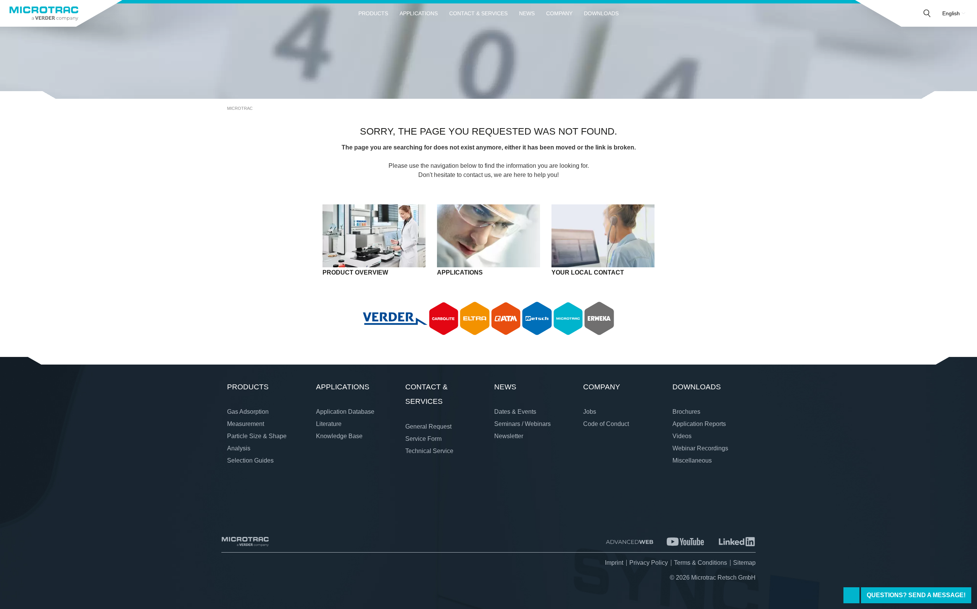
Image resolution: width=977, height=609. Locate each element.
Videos (682, 436)
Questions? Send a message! (916, 595)
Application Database (345, 411)
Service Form (423, 438)
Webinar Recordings (700, 448)
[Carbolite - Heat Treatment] (444, 318)
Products (373, 13)
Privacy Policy (648, 563)
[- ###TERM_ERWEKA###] (599, 318)
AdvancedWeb (629, 541)
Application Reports (699, 424)
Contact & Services (478, 13)
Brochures (686, 411)
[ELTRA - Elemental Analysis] (475, 318)
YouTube (685, 541)
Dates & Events (515, 411)
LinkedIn (736, 541)
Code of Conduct (606, 424)
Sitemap (744, 563)
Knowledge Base (339, 436)
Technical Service (429, 451)
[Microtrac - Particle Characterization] (568, 318)
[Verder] (395, 318)
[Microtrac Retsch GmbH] (44, 13)
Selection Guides (250, 460)
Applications (419, 13)
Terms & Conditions (700, 563)
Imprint (614, 563)
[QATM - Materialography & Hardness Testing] (506, 318)
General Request (428, 426)
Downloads (601, 13)
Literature (329, 424)
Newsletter (508, 436)
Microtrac (240, 108)
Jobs (589, 411)
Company (559, 13)
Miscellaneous (692, 460)
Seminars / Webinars (522, 424)
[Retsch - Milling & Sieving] (537, 318)
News (527, 13)
